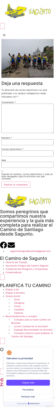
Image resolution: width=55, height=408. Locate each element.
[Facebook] (3, 245)
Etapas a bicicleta (15, 292)
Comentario (8, 102)
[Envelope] (11, 245)
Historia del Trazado (16, 262)
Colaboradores (14, 272)
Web (3, 160)
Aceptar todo (28, 382)
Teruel (17, 306)
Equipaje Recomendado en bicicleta (33, 329)
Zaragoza (19, 302)
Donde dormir (13, 296)
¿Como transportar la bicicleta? (31, 326)
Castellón (19, 309)
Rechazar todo (28, 396)
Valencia (18, 312)
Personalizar (28, 389)
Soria (17, 299)
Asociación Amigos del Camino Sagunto (27, 265)
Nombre (6, 138)
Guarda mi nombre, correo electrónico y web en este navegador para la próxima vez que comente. (27, 176)
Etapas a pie (12, 289)
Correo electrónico (12, 149)
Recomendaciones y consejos (21, 316)
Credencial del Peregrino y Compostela (27, 269)
